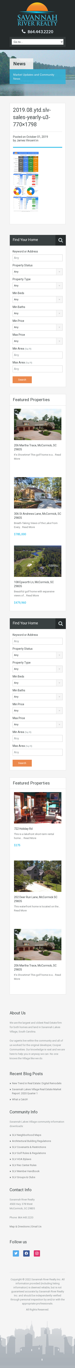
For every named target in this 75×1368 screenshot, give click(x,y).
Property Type (22, 279)
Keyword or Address (25, 251)
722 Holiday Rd (23, 828)
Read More (28, 527)
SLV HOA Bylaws (21, 1159)
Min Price (18, 320)
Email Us (36, 1226)
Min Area (22, 348)
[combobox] (38, 271)
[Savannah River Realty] (37, 14)
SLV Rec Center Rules (24, 1165)
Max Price (19, 334)
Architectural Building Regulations (31, 1141)
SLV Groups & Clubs (23, 1177)
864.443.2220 (40, 31)
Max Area (22, 362)
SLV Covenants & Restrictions (29, 1147)
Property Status (23, 265)
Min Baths (19, 307)
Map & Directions (20, 1226)
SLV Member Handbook (26, 1171)
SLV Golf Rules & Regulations (29, 1153)
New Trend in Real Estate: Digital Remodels (36, 1083)
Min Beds (18, 293)
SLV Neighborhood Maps (26, 1134)
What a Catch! (20, 1099)
